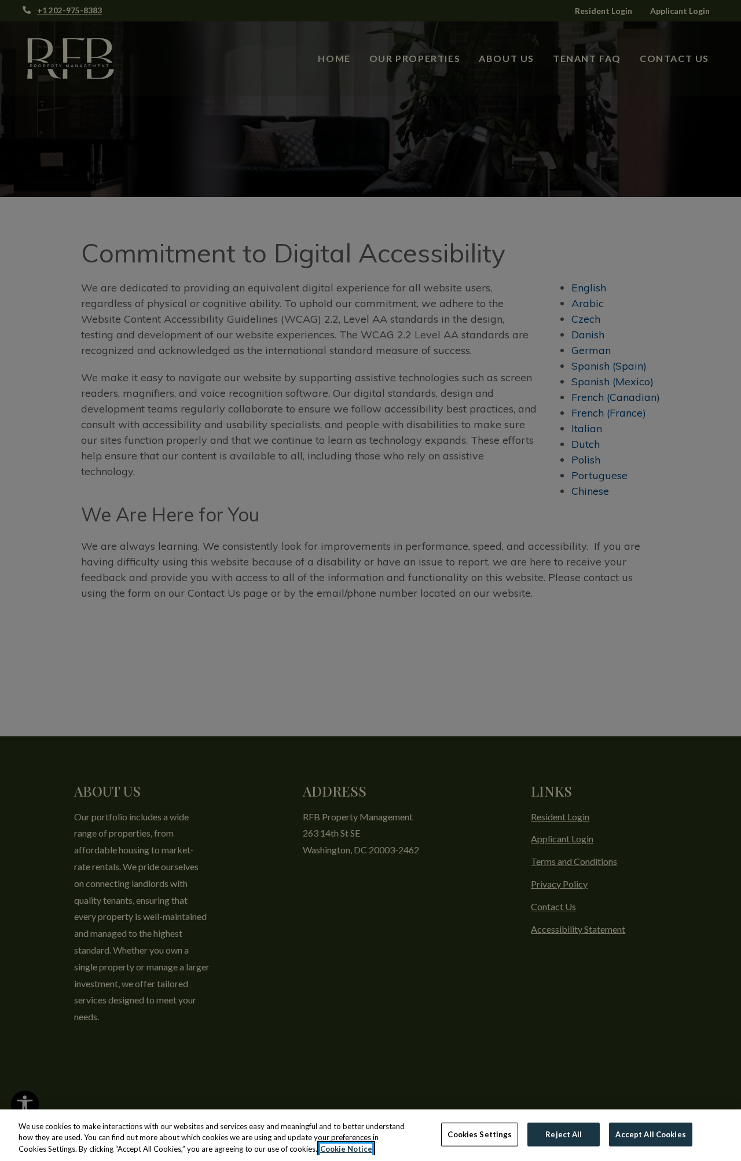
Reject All (563, 1133)
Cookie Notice (346, 1148)
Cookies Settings (479, 1133)
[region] (370, 1135)
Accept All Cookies (650, 1133)
